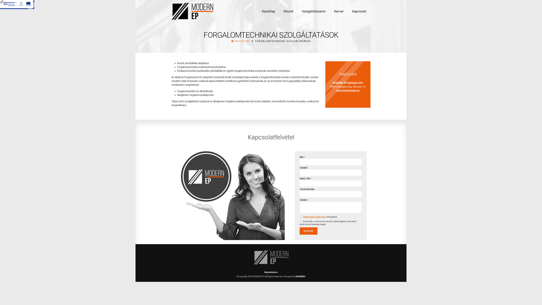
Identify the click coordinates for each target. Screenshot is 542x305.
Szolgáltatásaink (314, 11)
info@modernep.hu (348, 90)
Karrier (339, 11)
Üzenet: (304, 200)
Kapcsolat (359, 11)
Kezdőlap (268, 11)
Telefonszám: (307, 189)
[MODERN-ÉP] (192, 11)
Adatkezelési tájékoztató (314, 217)
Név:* (302, 157)
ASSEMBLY (300, 276)
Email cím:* (305, 178)
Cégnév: (304, 168)
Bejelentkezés (271, 272)
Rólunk (288, 11)
